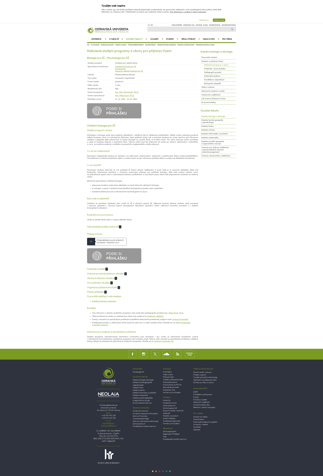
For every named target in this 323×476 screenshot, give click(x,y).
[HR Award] (108, 456)
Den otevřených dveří (171, 387)
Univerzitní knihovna (140, 411)
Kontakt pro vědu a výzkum (203, 382)
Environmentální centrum (142, 403)
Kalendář (196, 430)
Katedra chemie (208, 130)
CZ (149, 25)
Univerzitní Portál (229, 25)
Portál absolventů (169, 431)
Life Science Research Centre (213, 99)
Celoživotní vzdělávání (210, 95)
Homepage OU (138, 372)
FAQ (164, 437)
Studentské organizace (171, 421)
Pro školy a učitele (200, 400)
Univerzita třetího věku (201, 405)
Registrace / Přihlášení (171, 434)
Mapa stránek (177, 25)
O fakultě (116, 39)
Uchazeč (156, 39)
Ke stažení (197, 427)
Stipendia (166, 413)
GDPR (195, 392)
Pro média (227, 39)
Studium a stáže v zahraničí (173, 411)
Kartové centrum (139, 424)
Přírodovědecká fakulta (136, 44)
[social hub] (189, 354)
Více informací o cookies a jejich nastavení (188, 12)
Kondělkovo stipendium (214, 80)
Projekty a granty (199, 375)
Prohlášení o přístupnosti (202, 394)
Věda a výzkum (190, 39)
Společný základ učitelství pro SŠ (129, 71)
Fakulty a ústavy (121, 44)
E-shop (196, 397)
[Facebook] (132, 354)
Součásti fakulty (136, 39)
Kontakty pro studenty (171, 423)
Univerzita (98, 39)
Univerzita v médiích (200, 425)
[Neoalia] (108, 394)
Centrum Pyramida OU (163, 341)
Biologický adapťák (212, 83)
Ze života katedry (208, 102)
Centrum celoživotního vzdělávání (215, 156)
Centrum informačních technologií (145, 421)
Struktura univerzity (107, 44)
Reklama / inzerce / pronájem (204, 407)
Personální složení (209, 57)
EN (152, 25)
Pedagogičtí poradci (212, 72)
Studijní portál (214, 25)
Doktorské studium (212, 76)
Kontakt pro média (200, 417)
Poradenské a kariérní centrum (144, 426)
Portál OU (166, 400)
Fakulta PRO (211, 39)
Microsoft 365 (188, 25)
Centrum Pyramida (180, 319)
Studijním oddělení (155, 316)
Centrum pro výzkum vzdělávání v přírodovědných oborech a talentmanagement (215, 150)
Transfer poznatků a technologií (205, 377)
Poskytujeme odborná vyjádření (205, 422)
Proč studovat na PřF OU (172, 385)
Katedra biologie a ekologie (166, 44)
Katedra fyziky (207, 126)
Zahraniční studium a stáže (213, 91)
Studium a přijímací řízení (185, 44)
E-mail (205, 25)
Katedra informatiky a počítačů (214, 134)
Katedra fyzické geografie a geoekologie (212, 121)
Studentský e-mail (170, 403)
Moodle (199, 25)
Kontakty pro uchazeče (171, 392)
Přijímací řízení (168, 377)
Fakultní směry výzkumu (202, 372)
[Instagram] (143, 354)
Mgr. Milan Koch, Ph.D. (124, 96)
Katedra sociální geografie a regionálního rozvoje (212, 142)
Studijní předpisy (169, 418)
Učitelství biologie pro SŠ (125, 67)
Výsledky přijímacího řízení (173, 380)
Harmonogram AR (170, 408)
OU (88, 44)
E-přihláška (167, 372)
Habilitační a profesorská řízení (205, 380)
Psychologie (120, 69)
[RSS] (177, 354)
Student (172, 39)
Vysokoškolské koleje (141, 419)
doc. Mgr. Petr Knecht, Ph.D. (127, 92)
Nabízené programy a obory (205, 44)
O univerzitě (95, 44)
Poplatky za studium (170, 416)
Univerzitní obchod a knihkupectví (145, 414)
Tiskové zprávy (198, 419)
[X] (155, 354)
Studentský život (169, 390)
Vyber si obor (168, 375)
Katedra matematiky (210, 138)
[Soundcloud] (166, 354)
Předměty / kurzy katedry (214, 69)
